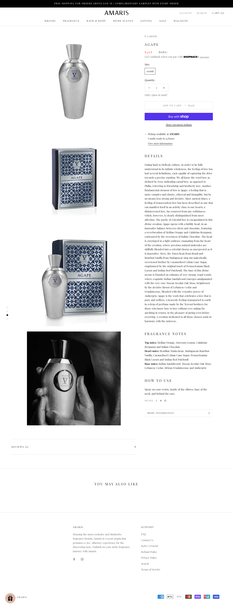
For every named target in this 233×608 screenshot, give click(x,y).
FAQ (143, 534)
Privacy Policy (149, 557)
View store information (160, 143)
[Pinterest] (165, 401)
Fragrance (71, 20)
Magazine (181, 20)
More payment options (179, 124)
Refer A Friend (149, 546)
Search (202, 12)
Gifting (146, 20)
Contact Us (147, 540)
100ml (150, 71)
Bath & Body (96, 20)
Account (185, 12)
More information (160, 413)
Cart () (218, 12)
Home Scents (123, 20)
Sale (162, 20)
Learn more (204, 57)
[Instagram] (82, 559)
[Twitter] (161, 401)
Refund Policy (149, 552)
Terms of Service (150, 569)
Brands (50, 20)
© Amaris (20, 597)
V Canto (151, 36)
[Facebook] (156, 401)
